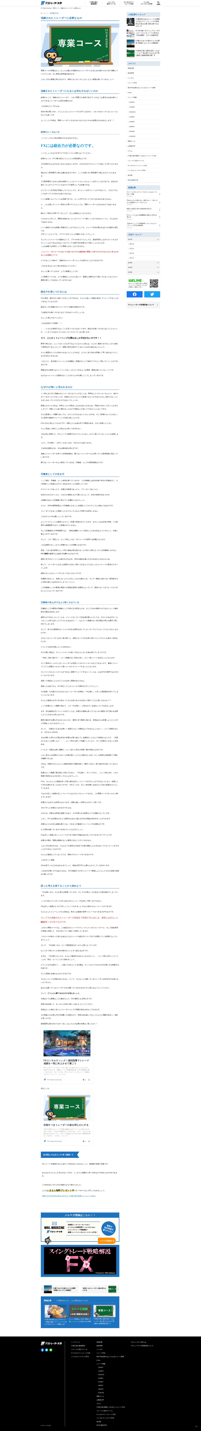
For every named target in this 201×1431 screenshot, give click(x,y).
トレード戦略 (132, 97)
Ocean (130, 92)
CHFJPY (132, 102)
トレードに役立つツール (111, 3)
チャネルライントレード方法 (129, 3)
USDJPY (132, 117)
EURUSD (132, 136)
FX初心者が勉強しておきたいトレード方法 (142, 156)
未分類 (130, 175)
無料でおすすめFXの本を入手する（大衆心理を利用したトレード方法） (69, 1196)
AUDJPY (132, 107)
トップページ (75, 1342)
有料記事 (131, 68)
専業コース (55, 13)
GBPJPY (132, 126)
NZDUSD (132, 112)
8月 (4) (131, 244)
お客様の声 (131, 146)
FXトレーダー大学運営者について (141, 305)
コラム (130, 151)
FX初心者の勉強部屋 (94, 3)
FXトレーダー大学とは (138, 1342)
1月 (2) (131, 258)
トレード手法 (132, 83)
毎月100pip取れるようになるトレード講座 (141, 87)
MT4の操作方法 (133, 180)
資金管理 (131, 73)
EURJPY (132, 122)
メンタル (131, 78)
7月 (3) (131, 248)
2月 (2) (131, 253)
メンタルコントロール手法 (146, 3)
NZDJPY (132, 131)
